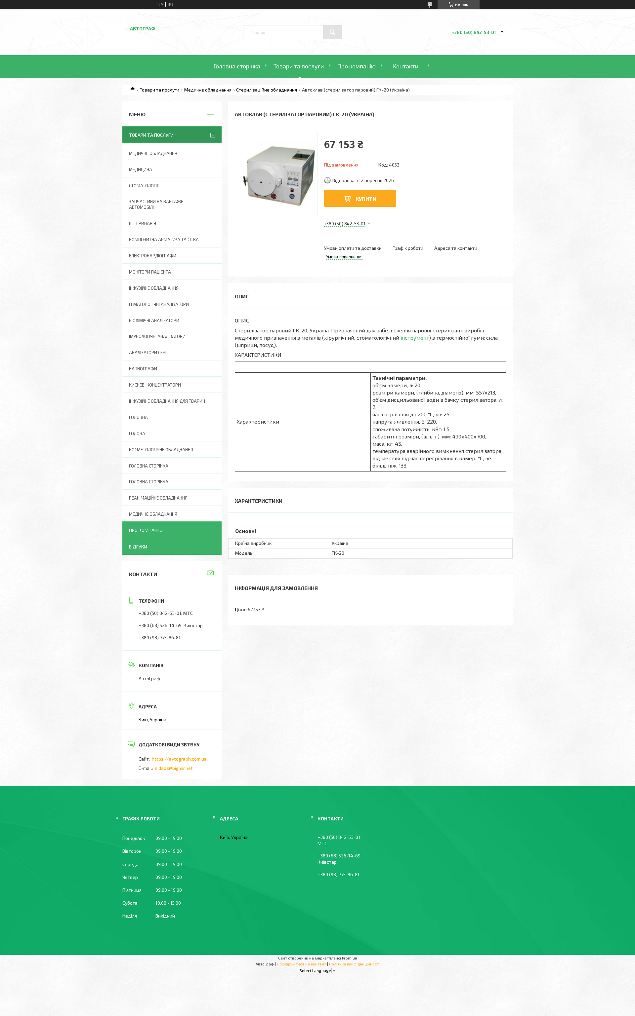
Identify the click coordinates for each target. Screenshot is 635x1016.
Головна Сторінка (148, 481)
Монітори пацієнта (150, 272)
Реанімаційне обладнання (158, 498)
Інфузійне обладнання (154, 288)
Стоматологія (144, 185)
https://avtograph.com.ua (179, 759)
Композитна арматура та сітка (164, 239)
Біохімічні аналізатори (154, 320)
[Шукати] (332, 32)
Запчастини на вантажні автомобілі (157, 204)
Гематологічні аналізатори (159, 304)
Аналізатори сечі (147, 352)
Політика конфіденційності (354, 963)
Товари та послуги (299, 66)
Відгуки (138, 546)
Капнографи (143, 368)
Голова (137, 433)
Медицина (140, 169)
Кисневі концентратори (155, 385)
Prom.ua (349, 958)
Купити (366, 199)
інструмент (415, 337)
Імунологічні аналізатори (157, 336)
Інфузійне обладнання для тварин (167, 401)
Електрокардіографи (152, 255)
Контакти (405, 66)
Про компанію (356, 66)
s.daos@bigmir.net (174, 768)
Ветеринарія (142, 223)
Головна (138, 417)
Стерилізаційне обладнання (266, 90)
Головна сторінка (236, 66)
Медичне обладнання (208, 90)
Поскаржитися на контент (301, 963)
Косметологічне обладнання (161, 449)
